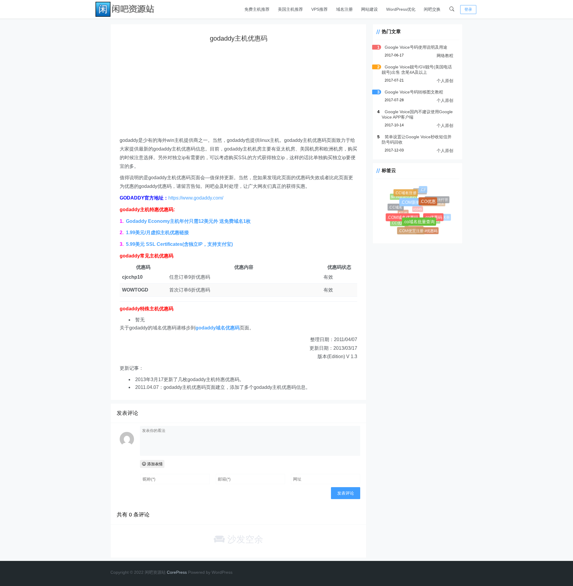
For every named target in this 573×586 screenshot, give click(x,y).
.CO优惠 (430, 203)
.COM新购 (413, 204)
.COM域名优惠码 (404, 219)
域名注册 (344, 9)
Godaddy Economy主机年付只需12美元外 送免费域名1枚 (188, 221)
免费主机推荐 (256, 9)
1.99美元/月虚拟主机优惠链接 (157, 232)
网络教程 (445, 55)
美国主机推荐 (290, 9)
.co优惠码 (434, 219)
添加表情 (154, 464)
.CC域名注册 (406, 193)
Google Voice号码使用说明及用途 (416, 47)
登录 (468, 9)
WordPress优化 (400, 9)
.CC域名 (396, 207)
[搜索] (452, 9)
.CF (424, 190)
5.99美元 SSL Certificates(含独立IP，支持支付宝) (179, 244)
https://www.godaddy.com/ (195, 197)
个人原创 (445, 80)
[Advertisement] (238, 94)
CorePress (177, 572)
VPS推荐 (319, 9)
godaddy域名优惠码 (217, 327)
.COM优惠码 (427, 231)
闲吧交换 (432, 9)
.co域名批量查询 (421, 223)
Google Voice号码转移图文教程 (414, 92)
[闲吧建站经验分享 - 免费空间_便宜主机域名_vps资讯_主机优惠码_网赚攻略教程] (125, 8)
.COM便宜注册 (411, 231)
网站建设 (369, 9)
